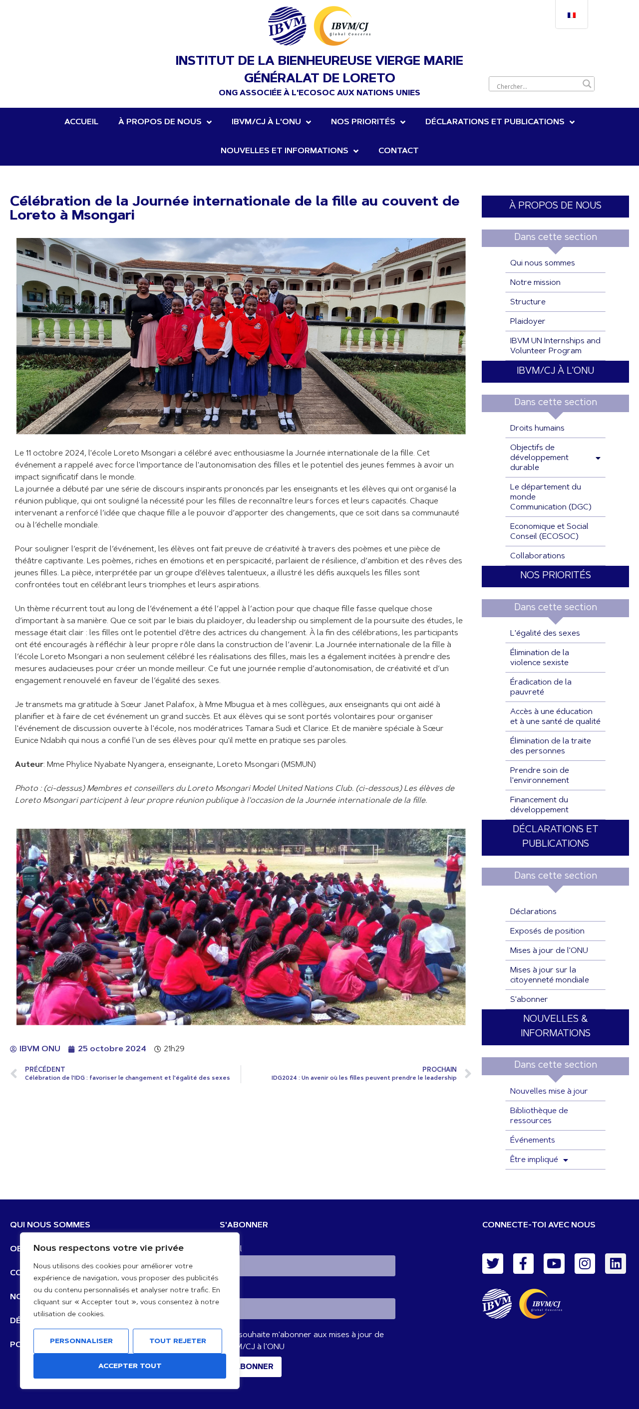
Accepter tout (130, 1366)
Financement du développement (539, 805)
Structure (528, 302)
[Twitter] (492, 1263)
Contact (398, 151)
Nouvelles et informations (284, 151)
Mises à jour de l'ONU (549, 951)
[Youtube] (554, 1263)
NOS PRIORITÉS (363, 122)
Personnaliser (81, 1341)
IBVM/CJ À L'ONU (555, 371)
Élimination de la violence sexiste (539, 658)
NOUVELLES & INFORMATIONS (556, 1027)
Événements (532, 1141)
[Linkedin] (615, 1263)
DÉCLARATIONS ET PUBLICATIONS (495, 122)
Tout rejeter (177, 1341)
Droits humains (537, 429)
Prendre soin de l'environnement (539, 776)
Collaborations (537, 556)
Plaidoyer (528, 322)
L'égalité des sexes (545, 634)
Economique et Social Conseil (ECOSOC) (549, 532)
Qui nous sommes (542, 263)
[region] (130, 1310)
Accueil (81, 122)
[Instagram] (585, 1263)
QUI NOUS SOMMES (50, 1225)
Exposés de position (547, 932)
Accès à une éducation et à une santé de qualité (555, 717)
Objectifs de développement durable (539, 458)
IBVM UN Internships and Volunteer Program (555, 346)
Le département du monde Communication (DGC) (551, 497)
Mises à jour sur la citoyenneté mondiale (549, 975)
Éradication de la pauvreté (541, 688)
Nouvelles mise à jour (549, 1092)
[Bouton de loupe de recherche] (587, 84)
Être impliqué (534, 1160)
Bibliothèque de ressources (539, 1116)
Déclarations (533, 912)
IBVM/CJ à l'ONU (266, 122)
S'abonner (529, 1000)
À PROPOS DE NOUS (555, 206)
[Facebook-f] (523, 1263)
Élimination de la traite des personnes (550, 746)
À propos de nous (160, 122)
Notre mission (535, 283)
